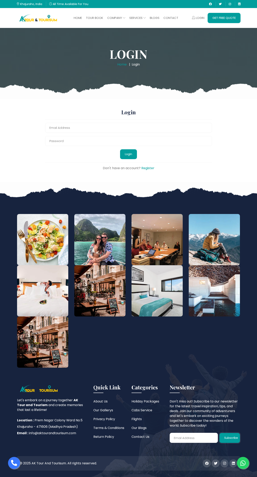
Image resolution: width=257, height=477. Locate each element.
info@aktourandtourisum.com (52, 433)
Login (199, 18)
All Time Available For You (70, 4)
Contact (170, 18)
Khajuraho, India (30, 4)
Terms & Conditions (108, 428)
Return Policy (103, 436)
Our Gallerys (103, 410)
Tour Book (94, 18)
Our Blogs (139, 428)
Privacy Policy (104, 419)
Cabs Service (142, 410)
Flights (137, 419)
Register (147, 168)
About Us (100, 401)
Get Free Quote (224, 18)
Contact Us (140, 436)
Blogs (154, 18)
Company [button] (115, 18)
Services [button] (136, 18)
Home (78, 18)
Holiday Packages (145, 401)
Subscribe (231, 438)
